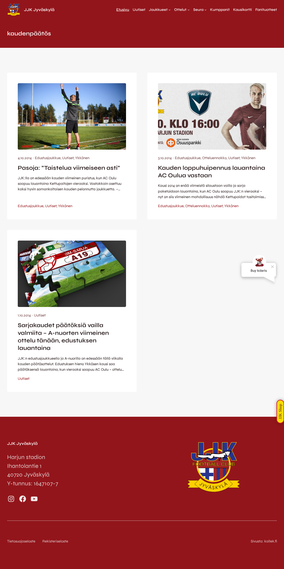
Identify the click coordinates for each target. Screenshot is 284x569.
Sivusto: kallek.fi (264, 541)
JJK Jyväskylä (39, 9)
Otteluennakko (214, 158)
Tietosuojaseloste (21, 541)
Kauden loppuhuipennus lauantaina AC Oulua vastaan (211, 171)
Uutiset (68, 158)
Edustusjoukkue (48, 158)
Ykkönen (82, 158)
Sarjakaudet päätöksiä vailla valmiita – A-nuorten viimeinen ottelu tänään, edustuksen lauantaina (63, 336)
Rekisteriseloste (55, 541)
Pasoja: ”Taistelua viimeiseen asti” (69, 167)
